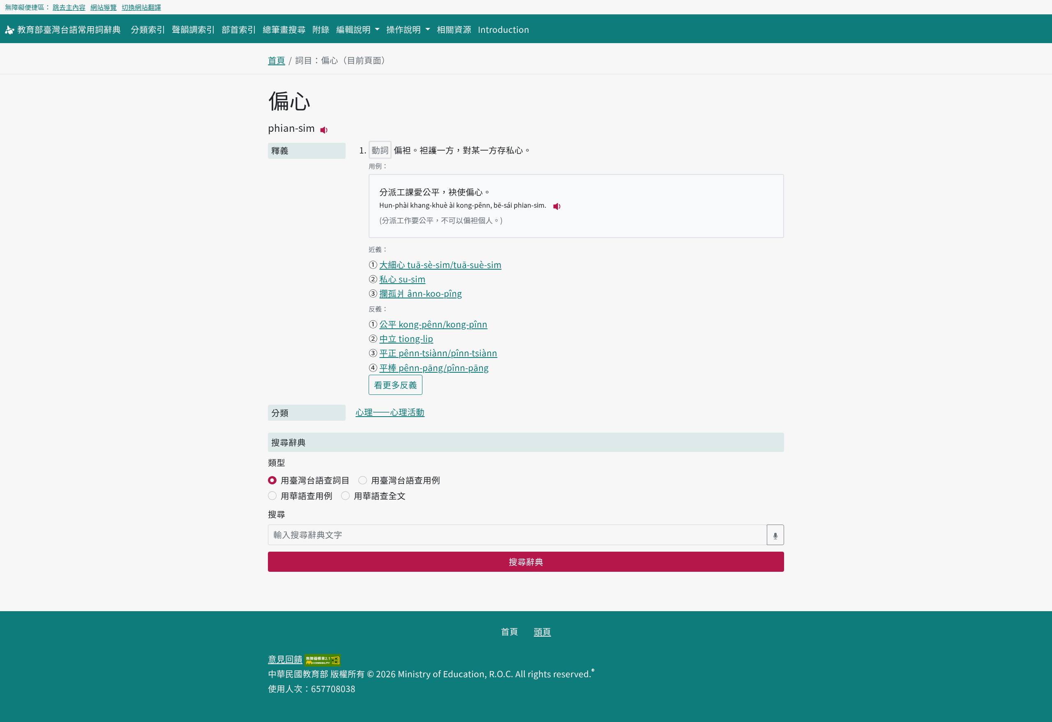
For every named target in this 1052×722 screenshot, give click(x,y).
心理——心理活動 (389, 412)
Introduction (503, 29)
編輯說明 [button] (354, 29)
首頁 (276, 60)
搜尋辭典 (526, 561)
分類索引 (148, 29)
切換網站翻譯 (141, 7)
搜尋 (276, 514)
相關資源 (454, 29)
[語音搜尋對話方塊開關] (775, 535)
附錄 (321, 29)
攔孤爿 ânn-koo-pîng (420, 293)
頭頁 (542, 631)
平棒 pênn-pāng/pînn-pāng (434, 367)
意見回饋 (285, 659)
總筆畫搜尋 (284, 29)
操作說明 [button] (404, 29)
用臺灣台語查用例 (405, 480)
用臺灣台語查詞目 (315, 480)
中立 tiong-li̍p (406, 338)
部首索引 (238, 29)
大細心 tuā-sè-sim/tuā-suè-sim (440, 264)
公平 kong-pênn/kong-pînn (433, 324)
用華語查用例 (306, 495)
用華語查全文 (380, 495)
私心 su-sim (402, 279)
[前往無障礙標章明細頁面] (323, 659)
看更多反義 (398, 384)
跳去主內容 (69, 7)
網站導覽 (103, 7)
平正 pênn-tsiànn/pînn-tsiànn (438, 352)
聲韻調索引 (193, 29)
